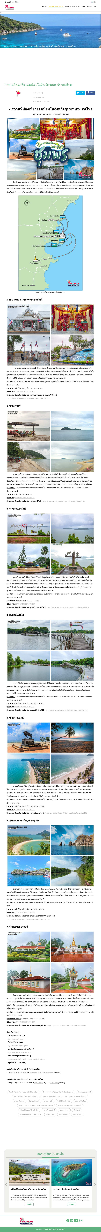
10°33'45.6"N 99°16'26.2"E (25, 810)
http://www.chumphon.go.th (18, 1046)
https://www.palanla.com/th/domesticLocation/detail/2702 (66, 710)
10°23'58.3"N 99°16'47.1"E (25, 392)
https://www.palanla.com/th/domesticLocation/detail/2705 (28, 919)
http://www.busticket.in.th (17, 1059)
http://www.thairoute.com (37, 1059)
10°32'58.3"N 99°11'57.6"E (24, 707)
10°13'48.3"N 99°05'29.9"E (25, 1022)
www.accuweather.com (16, 1039)
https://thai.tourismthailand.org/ (19, 1052)
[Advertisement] (50, 65)
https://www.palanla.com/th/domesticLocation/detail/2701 (28, 398)
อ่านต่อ (29, 1204)
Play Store (49, 1073)
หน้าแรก (44, 6)
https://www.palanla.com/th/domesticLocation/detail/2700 (68, 607)
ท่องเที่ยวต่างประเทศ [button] (71, 6)
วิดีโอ (83, 6)
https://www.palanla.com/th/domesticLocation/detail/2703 (64, 501)
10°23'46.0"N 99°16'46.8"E (25, 498)
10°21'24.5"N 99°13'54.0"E (25, 912)
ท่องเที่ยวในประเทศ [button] (55, 6)
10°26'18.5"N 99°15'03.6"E (25, 604)
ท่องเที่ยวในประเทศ (20, 46)
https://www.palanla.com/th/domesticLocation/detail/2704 (66, 813)
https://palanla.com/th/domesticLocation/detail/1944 (67, 1025)
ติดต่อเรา (89, 6)
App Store (33, 1073)
